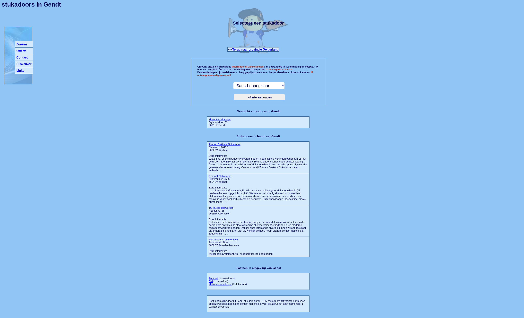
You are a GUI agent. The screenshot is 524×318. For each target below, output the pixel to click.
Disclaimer (24, 64)
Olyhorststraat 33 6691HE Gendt (219, 122)
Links (20, 70)
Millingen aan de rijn (220, 284)
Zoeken (21, 44)
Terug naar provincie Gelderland (255, 49)
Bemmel (213, 278)
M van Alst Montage (219, 119)
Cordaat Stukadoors (220, 176)
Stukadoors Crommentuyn (223, 239)
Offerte (21, 51)
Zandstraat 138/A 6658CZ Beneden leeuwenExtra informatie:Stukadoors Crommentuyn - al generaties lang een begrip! (241, 246)
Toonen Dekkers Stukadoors (224, 144)
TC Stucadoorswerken (221, 207)
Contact (22, 57)
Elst (211, 281)
